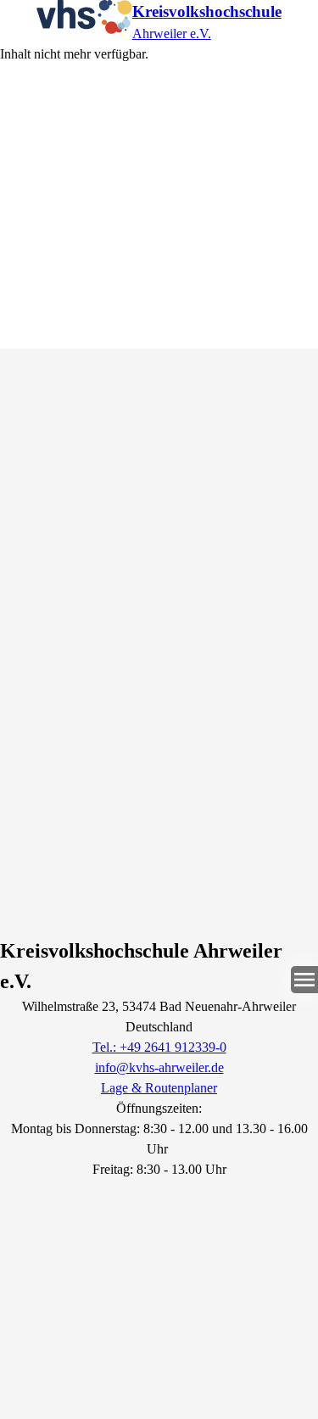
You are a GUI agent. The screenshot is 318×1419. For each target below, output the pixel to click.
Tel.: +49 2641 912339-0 (159, 1047)
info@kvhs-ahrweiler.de (159, 1067)
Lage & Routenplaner (159, 1088)
